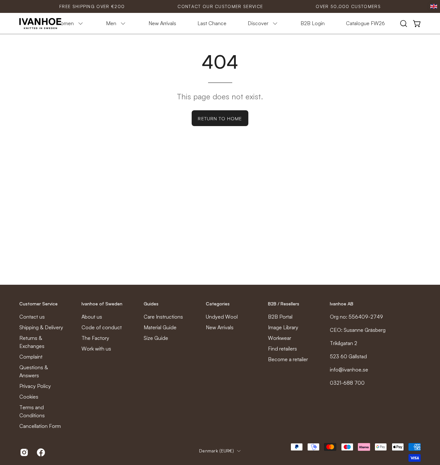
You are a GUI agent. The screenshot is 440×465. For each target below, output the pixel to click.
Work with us (96, 348)
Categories (218, 303)
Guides (151, 303)
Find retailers (282, 348)
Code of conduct (101, 327)
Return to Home (220, 118)
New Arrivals (220, 327)
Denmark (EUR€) (216, 450)
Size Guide (156, 338)
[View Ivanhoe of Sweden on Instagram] (23, 452)
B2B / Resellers (283, 303)
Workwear (279, 338)
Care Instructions (163, 316)
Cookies (28, 396)
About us (91, 316)
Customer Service (38, 303)
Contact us (32, 316)
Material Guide (160, 327)
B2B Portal (280, 316)
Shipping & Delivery (41, 327)
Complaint (31, 356)
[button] (403, 23)
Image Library (283, 327)
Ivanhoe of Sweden (101, 303)
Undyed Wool (222, 316)
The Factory (95, 338)
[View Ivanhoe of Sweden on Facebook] (40, 452)
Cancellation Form (40, 426)
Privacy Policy (35, 386)
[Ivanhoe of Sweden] (40, 23)
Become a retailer (288, 359)
